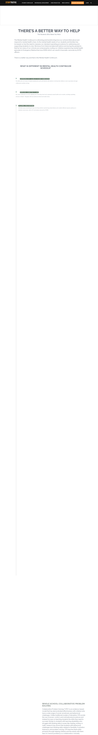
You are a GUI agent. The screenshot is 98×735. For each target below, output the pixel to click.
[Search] (91, 3)
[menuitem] (27, 2)
